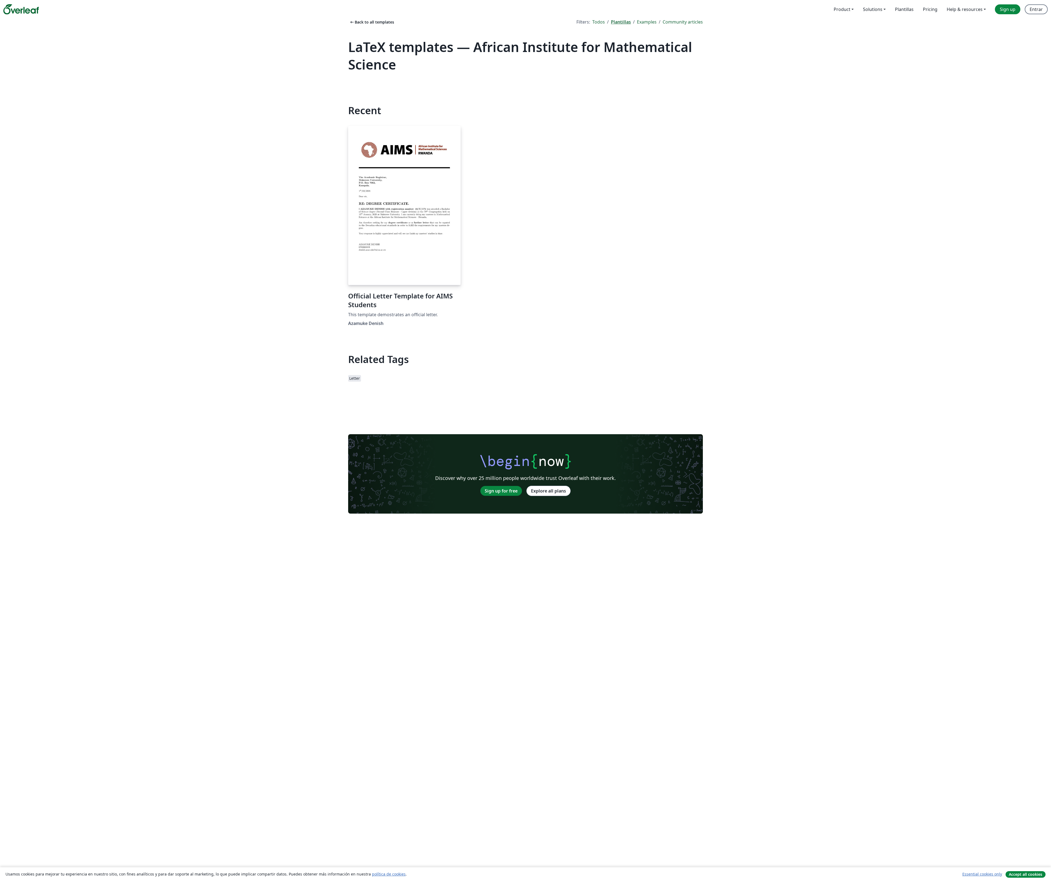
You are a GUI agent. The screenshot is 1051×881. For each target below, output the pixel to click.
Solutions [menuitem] (872, 9)
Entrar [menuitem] (1036, 9)
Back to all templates (371, 22)
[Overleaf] (21, 9)
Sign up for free (501, 491)
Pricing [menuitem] (930, 9)
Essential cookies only (982, 874)
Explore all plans (548, 491)
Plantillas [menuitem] (904, 9)
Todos (598, 22)
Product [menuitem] (842, 9)
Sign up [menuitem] (1007, 9)
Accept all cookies (1025, 874)
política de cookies (389, 874)
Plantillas (621, 22)
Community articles (683, 22)
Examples (647, 22)
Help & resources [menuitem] (965, 9)
